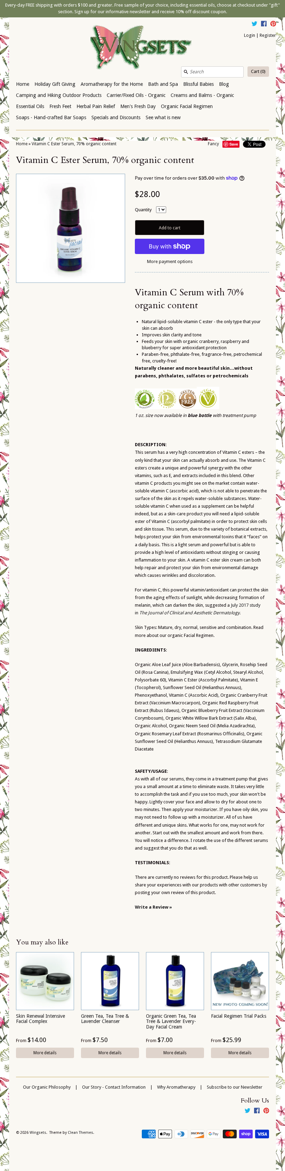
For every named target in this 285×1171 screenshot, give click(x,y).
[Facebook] (264, 24)
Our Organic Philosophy (47, 1087)
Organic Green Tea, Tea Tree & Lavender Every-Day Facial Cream (171, 1021)
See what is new (163, 117)
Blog (224, 84)
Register (268, 35)
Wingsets (38, 1132)
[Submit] (186, 72)
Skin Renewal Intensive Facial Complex (40, 1018)
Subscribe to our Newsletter (234, 1087)
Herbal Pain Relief (95, 106)
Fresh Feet (60, 106)
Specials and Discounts (115, 117)
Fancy (213, 143)
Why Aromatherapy (176, 1087)
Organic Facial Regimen (187, 106)
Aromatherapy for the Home (112, 84)
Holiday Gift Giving (54, 84)
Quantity (143, 209)
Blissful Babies (198, 84)
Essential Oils (30, 106)
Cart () (258, 71)
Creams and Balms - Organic (202, 95)
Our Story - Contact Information (114, 1087)
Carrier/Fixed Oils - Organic (136, 95)
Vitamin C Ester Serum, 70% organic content (74, 143)
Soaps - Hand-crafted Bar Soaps (51, 117)
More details (45, 1052)
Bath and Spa (163, 84)
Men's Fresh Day (138, 106)
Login (249, 35)
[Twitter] (254, 24)
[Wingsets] (142, 48)
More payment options (170, 261)
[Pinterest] (273, 24)
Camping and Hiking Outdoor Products (58, 95)
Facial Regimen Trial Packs (238, 1016)
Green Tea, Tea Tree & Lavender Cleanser (105, 1018)
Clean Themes (80, 1132)
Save (233, 144)
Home (22, 84)
